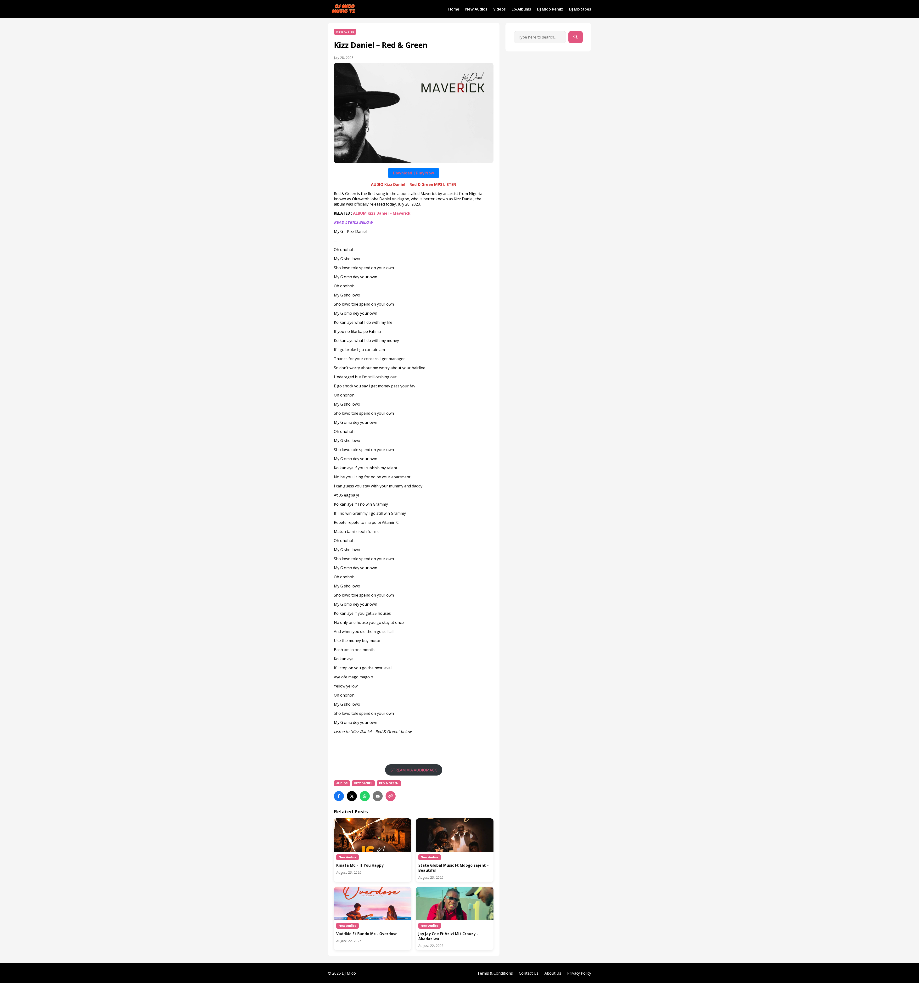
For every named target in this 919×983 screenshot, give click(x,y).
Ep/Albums (521, 9)
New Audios (476, 9)
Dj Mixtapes (580, 9)
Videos (499, 9)
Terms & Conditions (495, 973)
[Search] (575, 37)
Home (453, 9)
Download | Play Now (413, 173)
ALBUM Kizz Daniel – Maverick (381, 213)
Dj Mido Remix (550, 9)
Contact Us (528, 973)
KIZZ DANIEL (363, 783)
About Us (552, 973)
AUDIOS (341, 783)
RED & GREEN (388, 783)
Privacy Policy (579, 973)
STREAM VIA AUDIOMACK (414, 770)
